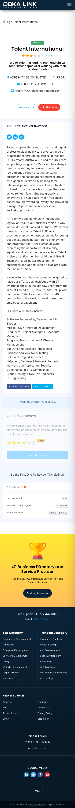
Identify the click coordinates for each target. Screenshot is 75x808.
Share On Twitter (42, 386)
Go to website (26, 107)
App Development (50, 650)
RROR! (61, 77)
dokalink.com (36, 804)
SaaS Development (50, 655)
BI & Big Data (47, 667)
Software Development (15, 655)
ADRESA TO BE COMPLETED (28, 77)
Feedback (43, 702)
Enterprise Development (16, 650)
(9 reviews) (47, 55)
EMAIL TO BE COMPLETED (37, 84)
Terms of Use (10, 713)
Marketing (8, 644)
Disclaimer (43, 718)
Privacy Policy (45, 713)
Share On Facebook (18, 386)
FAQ (5, 707)
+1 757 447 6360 (41, 741)
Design (6, 661)
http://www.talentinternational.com (37, 90)
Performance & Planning (53, 672)
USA (37, 790)
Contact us (44, 707)
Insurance (8, 678)
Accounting (46, 678)
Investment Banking (51, 639)
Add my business (37, 593)
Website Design (48, 644)
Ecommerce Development (17, 639)
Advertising (46, 661)
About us (7, 702)
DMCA (6, 718)
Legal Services (11, 672)
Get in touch (41, 619)
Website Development (15, 667)
